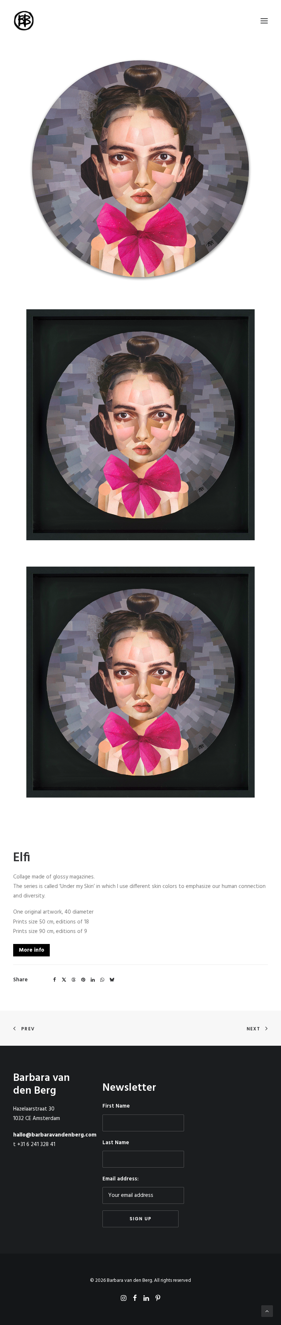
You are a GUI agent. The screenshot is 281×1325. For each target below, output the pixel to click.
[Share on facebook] (54, 980)
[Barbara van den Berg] (24, 21)
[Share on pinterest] (83, 980)
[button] (264, 21)
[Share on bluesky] (111, 980)
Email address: (120, 1179)
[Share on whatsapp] (102, 980)
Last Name (115, 1142)
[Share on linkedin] (92, 980)
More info (31, 950)
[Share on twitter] (64, 980)
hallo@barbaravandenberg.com (55, 1135)
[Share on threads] (73, 980)
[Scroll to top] (267, 1311)
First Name (116, 1106)
